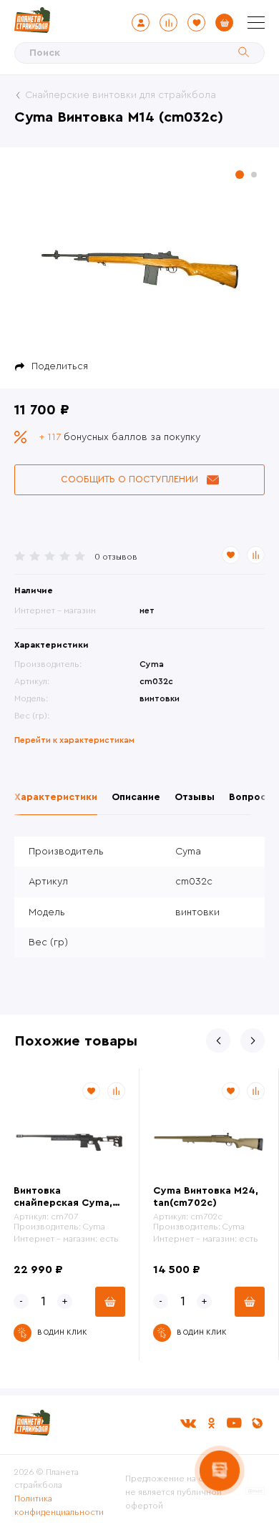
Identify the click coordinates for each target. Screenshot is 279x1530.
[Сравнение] (168, 22)
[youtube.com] (234, 1423)
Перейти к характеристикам (74, 740)
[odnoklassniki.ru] (211, 1423)
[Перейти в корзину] (224, 22)
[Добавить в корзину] (110, 1302)
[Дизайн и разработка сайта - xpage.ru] (255, 1492)
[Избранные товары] (196, 22)
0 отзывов (115, 556)
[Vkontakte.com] (188, 1423)
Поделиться (59, 366)
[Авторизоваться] (141, 22)
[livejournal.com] (257, 1423)
